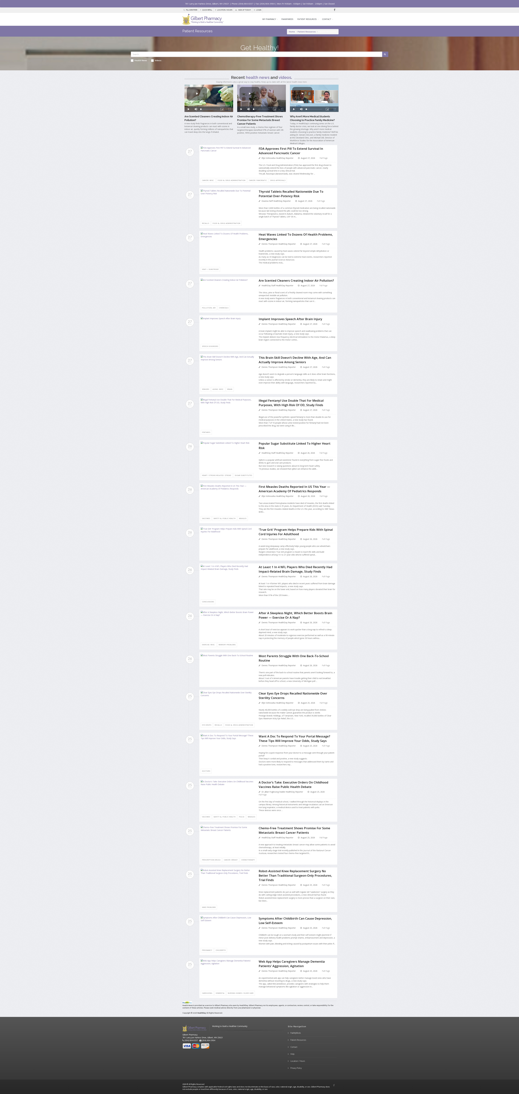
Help (292, 1054)
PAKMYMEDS (287, 19)
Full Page (324, 158)
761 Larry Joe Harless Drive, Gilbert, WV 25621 (207, 3)
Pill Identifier (191, 10)
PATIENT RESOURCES (307, 19)
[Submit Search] (385, 54)
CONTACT (326, 19)
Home (292, 31)
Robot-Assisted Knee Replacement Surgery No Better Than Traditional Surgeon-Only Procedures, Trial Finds (295, 875)
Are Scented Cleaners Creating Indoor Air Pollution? (296, 280)
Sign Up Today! (244, 10)
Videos (158, 60)
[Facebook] (334, 10)
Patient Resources (307, 31)
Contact (293, 1047)
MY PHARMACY (269, 19)
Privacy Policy (296, 1068)
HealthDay (201, 1013)
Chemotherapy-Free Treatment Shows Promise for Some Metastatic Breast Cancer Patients (260, 120)
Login (258, 10)
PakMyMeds (295, 1033)
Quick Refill (207, 10)
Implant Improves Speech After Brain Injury (290, 319)
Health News (140, 60)
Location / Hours (224, 10)
